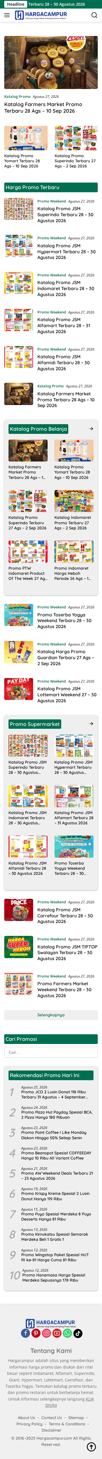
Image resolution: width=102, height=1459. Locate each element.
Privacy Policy (29, 1423)
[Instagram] (46, 1334)
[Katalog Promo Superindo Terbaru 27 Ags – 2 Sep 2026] (76, 138)
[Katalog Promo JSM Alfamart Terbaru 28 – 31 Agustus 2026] (18, 323)
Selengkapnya (51, 1014)
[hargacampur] (40, 15)
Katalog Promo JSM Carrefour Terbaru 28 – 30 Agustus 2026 (65, 915)
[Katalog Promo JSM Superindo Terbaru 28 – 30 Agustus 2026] (18, 212)
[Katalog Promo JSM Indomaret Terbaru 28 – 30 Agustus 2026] (18, 286)
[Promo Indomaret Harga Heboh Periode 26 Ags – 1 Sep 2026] (74, 552)
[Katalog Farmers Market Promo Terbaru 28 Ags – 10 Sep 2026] (51, 62)
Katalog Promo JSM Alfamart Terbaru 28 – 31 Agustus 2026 (63, 325)
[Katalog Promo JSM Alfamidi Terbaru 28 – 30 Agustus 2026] (18, 360)
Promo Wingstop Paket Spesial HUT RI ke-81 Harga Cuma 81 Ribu (55, 1257)
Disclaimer (51, 1430)
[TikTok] (77, 1333)
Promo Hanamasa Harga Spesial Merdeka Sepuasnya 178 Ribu (53, 1277)
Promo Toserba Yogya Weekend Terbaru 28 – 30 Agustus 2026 (64, 621)
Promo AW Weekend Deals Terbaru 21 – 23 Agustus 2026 (57, 1176)
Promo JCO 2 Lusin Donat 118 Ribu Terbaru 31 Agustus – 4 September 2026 (53, 1094)
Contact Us (51, 1417)
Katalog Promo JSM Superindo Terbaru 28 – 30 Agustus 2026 (65, 214)
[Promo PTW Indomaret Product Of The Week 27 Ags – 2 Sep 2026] (28, 552)
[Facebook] (25, 1334)
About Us (26, 1417)
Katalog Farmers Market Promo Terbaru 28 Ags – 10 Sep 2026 (43, 107)
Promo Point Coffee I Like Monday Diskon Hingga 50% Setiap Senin (53, 1135)
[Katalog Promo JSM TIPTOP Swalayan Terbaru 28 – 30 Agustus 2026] (18, 950)
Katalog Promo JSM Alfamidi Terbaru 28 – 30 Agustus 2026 (63, 362)
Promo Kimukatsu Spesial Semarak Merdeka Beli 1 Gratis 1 (54, 1237)
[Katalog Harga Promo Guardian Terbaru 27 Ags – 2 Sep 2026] (18, 655)
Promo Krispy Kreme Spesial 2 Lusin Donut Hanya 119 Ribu (55, 1196)
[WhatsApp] (67, 1334)
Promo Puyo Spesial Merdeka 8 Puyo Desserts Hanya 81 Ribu (56, 1216)
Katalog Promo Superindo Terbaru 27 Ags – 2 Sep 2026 (75, 161)
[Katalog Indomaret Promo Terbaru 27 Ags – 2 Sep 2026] (74, 501)
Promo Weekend (51, 201)
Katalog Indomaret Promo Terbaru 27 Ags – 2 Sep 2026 (72, 522)
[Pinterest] (36, 1334)
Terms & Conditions (67, 1423)
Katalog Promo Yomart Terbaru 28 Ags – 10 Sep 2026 (22, 161)
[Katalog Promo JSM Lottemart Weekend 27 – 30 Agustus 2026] (18, 692)
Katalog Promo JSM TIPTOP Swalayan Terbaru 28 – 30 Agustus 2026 (67, 953)
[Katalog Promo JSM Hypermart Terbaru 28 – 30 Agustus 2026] (18, 249)
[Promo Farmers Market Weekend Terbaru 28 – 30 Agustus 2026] (18, 987)
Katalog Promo (17, 96)
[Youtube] (56, 1334)
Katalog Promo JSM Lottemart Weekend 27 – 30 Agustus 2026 (67, 694)
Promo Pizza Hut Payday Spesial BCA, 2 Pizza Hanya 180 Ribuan (56, 1115)
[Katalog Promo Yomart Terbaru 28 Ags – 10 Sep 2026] (26, 138)
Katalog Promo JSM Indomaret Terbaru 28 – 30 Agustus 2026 (65, 288)
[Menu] (8, 15)
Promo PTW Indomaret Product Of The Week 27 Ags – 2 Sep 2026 (27, 573)
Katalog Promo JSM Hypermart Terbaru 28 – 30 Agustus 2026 (66, 251)
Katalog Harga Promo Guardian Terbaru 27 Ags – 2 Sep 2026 (65, 657)
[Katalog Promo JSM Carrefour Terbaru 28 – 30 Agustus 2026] (18, 913)
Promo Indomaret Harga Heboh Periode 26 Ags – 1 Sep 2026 (71, 573)
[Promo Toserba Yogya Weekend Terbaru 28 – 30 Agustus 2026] (18, 618)
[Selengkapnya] (91, 429)
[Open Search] (94, 15)
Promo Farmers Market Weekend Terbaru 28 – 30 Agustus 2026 (64, 989)
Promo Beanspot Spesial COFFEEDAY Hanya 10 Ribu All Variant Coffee (56, 1155)
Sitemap (76, 1417)
